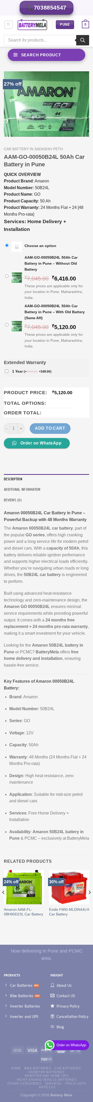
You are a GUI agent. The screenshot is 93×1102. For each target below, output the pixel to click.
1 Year (31, 371)
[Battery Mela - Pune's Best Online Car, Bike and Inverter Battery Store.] (32, 24)
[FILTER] (46, 55)
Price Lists (75, 1083)
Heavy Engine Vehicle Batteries (46, 1080)
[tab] (46, 479)
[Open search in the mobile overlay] (46, 40)
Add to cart (50, 428)
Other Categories (24, 1083)
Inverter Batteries (46, 1072)
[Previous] (3, 903)
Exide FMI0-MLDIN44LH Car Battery (69, 912)
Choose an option (40, 246)
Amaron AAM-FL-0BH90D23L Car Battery (23, 912)
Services (53, 1083)
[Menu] (8, 24)
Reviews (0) (13, 500)
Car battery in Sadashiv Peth (33, 149)
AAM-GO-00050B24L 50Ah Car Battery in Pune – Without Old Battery (51, 263)
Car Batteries (68, 1068)
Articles (47, 1087)
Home (16, 1068)
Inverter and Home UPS (46, 1076)
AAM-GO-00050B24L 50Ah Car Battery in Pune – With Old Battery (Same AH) (55, 312)
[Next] (89, 903)
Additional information (22, 490)
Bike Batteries (37, 1068)
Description (13, 479)
